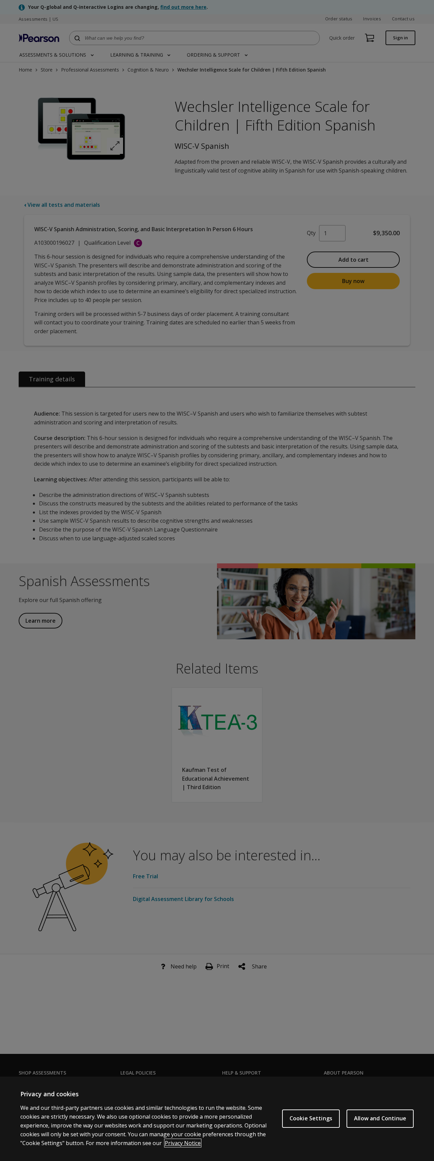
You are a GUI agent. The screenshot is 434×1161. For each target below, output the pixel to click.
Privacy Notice (183, 1143)
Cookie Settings (311, 1118)
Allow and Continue (380, 1118)
